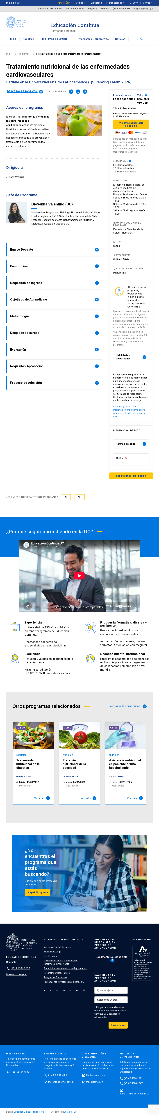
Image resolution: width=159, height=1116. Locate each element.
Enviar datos (118, 1025)
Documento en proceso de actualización (105, 978)
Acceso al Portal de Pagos (58, 947)
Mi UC (132, 3)
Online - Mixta (121, 259)
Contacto (11, 962)
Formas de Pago (52, 951)
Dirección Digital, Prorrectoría (29, 1112)
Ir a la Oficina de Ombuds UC (135, 1093)
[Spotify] (77, 990)
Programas (24, 54)
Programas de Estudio (56, 38)
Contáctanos (141, 8)
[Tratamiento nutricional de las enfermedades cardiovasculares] (71, 91)
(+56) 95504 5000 (57, 1075)
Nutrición (21, 754)
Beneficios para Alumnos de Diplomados (65, 968)
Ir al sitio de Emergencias (61, 1082)
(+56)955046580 (121, 8)
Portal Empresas (75, 8)
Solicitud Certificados (50, 8)
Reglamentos (51, 956)
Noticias (120, 39)
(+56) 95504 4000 (20, 1072)
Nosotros (28, 39)
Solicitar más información (131, 475)
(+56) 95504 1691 (133, 1078)
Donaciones (116, 3)
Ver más (41, 798)
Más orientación (94, 1082)
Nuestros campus (16, 974)
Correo (148, 3)
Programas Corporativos (93, 39)
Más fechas (25, 785)
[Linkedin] (57, 990)
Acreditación (142, 939)
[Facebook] (44, 990)
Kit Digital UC (70, 1112)
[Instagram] (64, 990)
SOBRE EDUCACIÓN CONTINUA (63, 939)
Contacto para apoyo (97, 1075)
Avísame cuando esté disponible (131, 124)
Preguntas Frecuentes (55, 977)
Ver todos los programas (128, 706)
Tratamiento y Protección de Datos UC (64, 982)
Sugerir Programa (37, 892)
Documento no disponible (111, 959)
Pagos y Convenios (98, 8)
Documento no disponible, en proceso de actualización (105, 943)
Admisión (63, 3)
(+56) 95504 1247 (133, 1083)
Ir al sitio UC (12, 3)
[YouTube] (70, 990)
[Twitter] (51, 990)
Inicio (12, 38)
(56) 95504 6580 (20, 968)
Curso (21, 727)
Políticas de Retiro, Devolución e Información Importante (61, 962)
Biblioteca (96, 3)
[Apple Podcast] (84, 990)
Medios (80, 3)
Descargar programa (24, 91)
